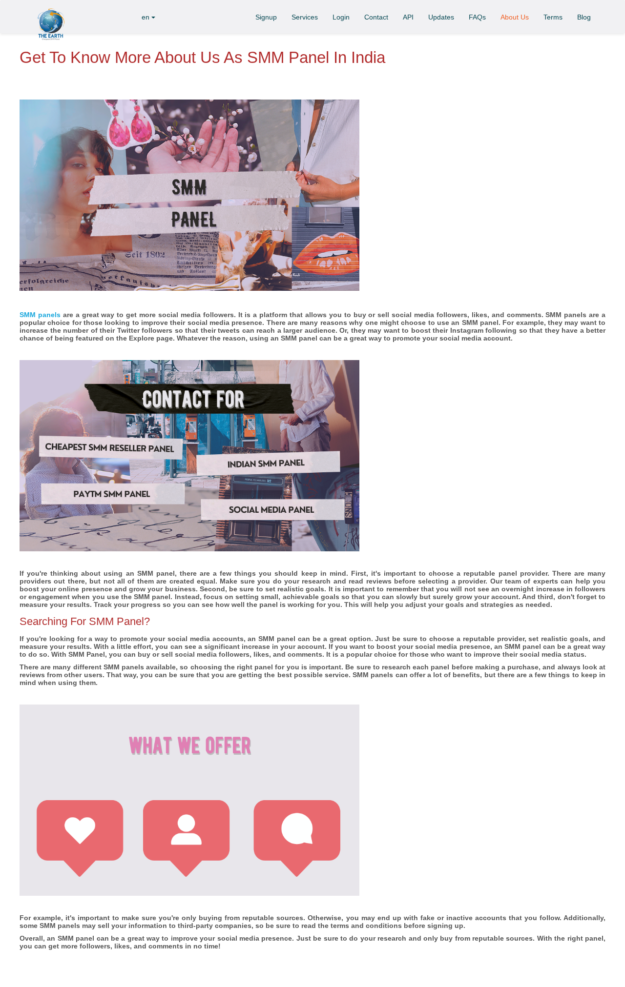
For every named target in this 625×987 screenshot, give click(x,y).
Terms (552, 17)
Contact (376, 17)
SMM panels (40, 315)
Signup (266, 17)
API (408, 17)
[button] (149, 16)
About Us (514, 17)
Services (305, 17)
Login (341, 17)
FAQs (477, 17)
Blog (584, 17)
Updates (441, 17)
